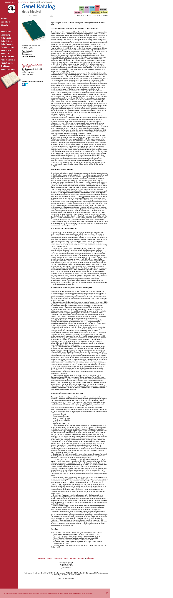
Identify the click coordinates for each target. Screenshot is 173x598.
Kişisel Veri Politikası (66, 562)
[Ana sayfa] (78, 12)
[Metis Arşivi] (97, 9)
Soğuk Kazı (26, 72)
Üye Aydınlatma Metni (66, 566)
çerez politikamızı (75, 593)
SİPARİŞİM (97, 15)
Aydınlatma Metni (66, 564)
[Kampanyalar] (95, 12)
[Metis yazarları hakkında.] (92, 9)
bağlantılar (90, 558)
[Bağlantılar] (104, 12)
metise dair (58, 558)
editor (66, 558)
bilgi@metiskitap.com (101, 573)
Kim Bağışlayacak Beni (30, 69)
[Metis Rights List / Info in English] (103, 9)
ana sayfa (41, 558)
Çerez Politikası (66, 567)
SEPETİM (88, 15)
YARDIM (105, 15)
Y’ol (23, 71)
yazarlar (73, 558)
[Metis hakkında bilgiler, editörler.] (81, 10)
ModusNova (70, 578)
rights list (81, 558)
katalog (49, 558)
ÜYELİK (79, 15)
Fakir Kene (25, 74)
